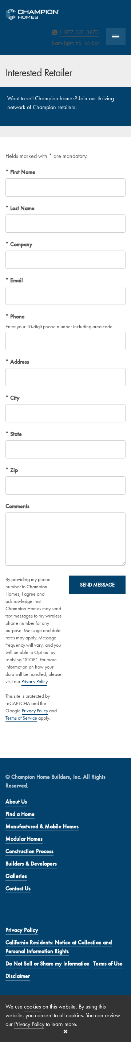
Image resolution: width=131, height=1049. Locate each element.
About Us (16, 801)
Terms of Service (21, 718)
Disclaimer (17, 976)
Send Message (97, 584)
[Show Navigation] (116, 36)
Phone (17, 316)
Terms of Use (108, 963)
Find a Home (20, 814)
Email (16, 280)
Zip (13, 470)
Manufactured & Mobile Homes (42, 826)
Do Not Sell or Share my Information (47, 963)
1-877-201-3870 (79, 32)
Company (20, 244)
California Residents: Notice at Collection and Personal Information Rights (58, 946)
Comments (17, 506)
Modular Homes (24, 839)
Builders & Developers (31, 863)
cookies (32, 1006)
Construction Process (29, 851)
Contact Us (18, 888)
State (15, 434)
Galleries (16, 876)
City (14, 398)
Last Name (22, 208)
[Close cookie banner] (65, 1031)
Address (19, 361)
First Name (22, 172)
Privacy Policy (34, 681)
